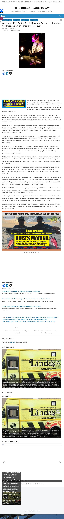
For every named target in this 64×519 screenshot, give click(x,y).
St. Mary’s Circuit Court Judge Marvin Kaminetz (33, 319)
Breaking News (7, 20)
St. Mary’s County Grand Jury (46, 321)
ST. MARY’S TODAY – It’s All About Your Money (32, 2)
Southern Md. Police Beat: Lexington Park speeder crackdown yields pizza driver (25, 299)
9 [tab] (38, 252)
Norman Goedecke (53, 317)
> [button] (59, 230)
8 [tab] (33, 483)
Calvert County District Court (15, 317)
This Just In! (34, 20)
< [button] (4, 230)
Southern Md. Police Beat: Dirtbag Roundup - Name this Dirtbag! (21, 291)
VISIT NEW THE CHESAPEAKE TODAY (11, 2)
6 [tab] (33, 252)
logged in (12, 342)
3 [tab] (24, 483)
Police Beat (25, 20)
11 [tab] (39, 483)
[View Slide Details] (31, 368)
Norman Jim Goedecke (10, 319)
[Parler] (1, 18)
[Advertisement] (32, 89)
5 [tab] (31, 252)
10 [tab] (37, 483)
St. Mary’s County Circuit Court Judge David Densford (20, 321)
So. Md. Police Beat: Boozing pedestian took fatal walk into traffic (21, 306)
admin (5, 28)
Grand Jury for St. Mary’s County (36, 317)
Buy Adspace (48, 2)
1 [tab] (24, 252)
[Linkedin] (7, 73)
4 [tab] (29, 252)
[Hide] (0, 22)
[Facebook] (3, 73)
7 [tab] (35, 252)
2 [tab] (26, 252)
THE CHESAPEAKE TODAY (32, 8)
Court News (16, 20)
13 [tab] (42, 483)
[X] (10, 73)
